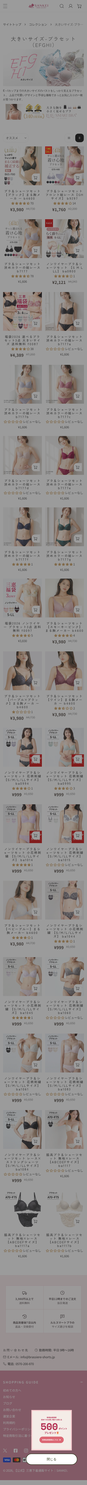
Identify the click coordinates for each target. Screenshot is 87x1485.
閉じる (51, 1459)
